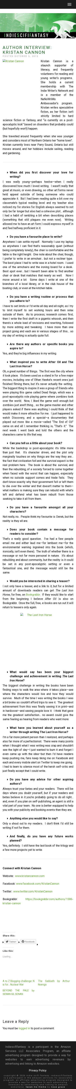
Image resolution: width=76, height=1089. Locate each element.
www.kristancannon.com (30, 876)
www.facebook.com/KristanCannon (37, 883)
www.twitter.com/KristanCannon (32, 891)
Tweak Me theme (36, 1087)
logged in (24, 1028)
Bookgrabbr (33, 594)
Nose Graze (58, 1087)
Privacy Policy (37, 1070)
